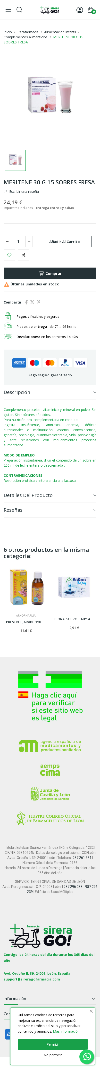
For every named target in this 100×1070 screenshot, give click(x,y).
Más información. (66, 1031)
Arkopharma (26, 615)
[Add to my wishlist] (9, 255)
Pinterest (39, 302)
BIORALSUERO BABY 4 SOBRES (74, 619)
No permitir (53, 1055)
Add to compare (23, 255)
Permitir (53, 1044)
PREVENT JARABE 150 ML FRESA (26, 622)
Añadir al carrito (64, 241)
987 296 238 (73, 887)
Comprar (53, 273)
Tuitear (32, 302)
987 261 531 (82, 858)
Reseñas (13, 510)
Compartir (26, 302)
